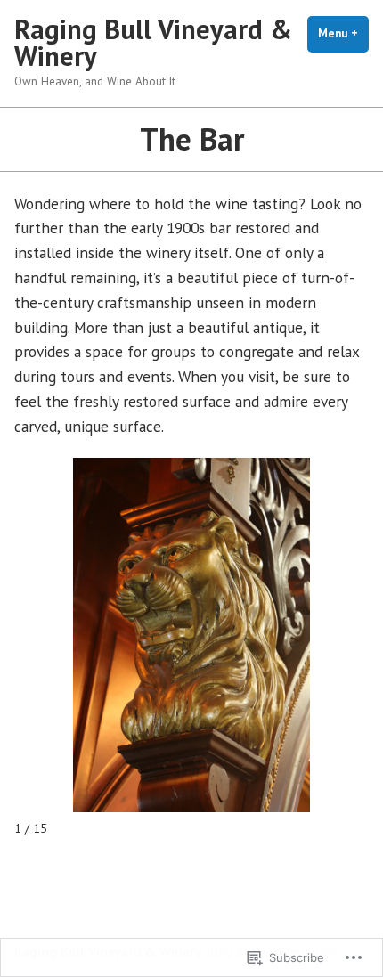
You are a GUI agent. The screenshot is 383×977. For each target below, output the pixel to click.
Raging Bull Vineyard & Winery (153, 42)
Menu (343, 33)
